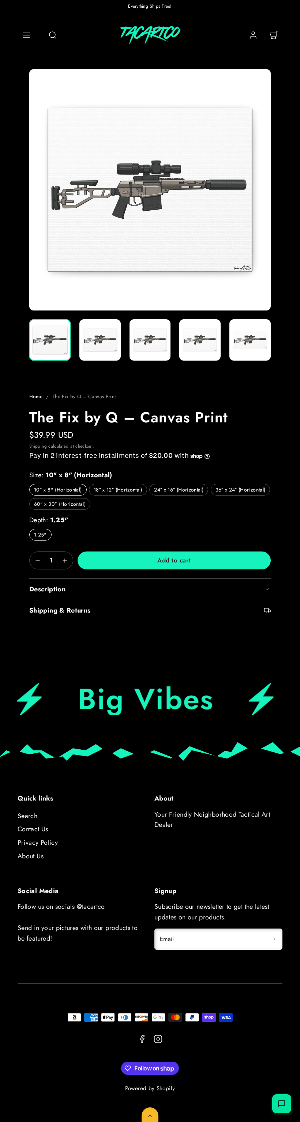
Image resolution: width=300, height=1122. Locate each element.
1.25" (40, 534)
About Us (31, 856)
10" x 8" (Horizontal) (58, 489)
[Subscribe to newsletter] (274, 939)
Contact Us (33, 829)
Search (27, 816)
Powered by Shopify (150, 1088)
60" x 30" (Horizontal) (60, 504)
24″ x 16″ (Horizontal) (178, 489)
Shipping (38, 446)
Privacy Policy (38, 842)
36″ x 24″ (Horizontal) (240, 489)
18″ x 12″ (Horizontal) (118, 489)
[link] (253, 35)
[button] (26, 35)
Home (35, 396)
